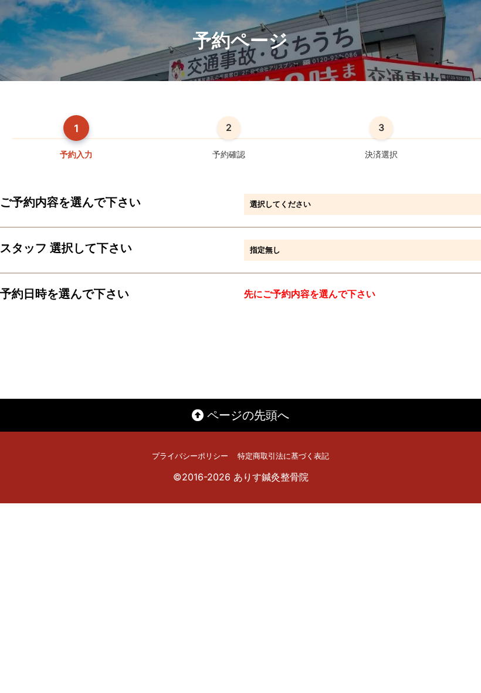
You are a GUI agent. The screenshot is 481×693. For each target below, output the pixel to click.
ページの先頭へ (246, 415)
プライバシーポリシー (190, 456)
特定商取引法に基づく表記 (283, 456)
